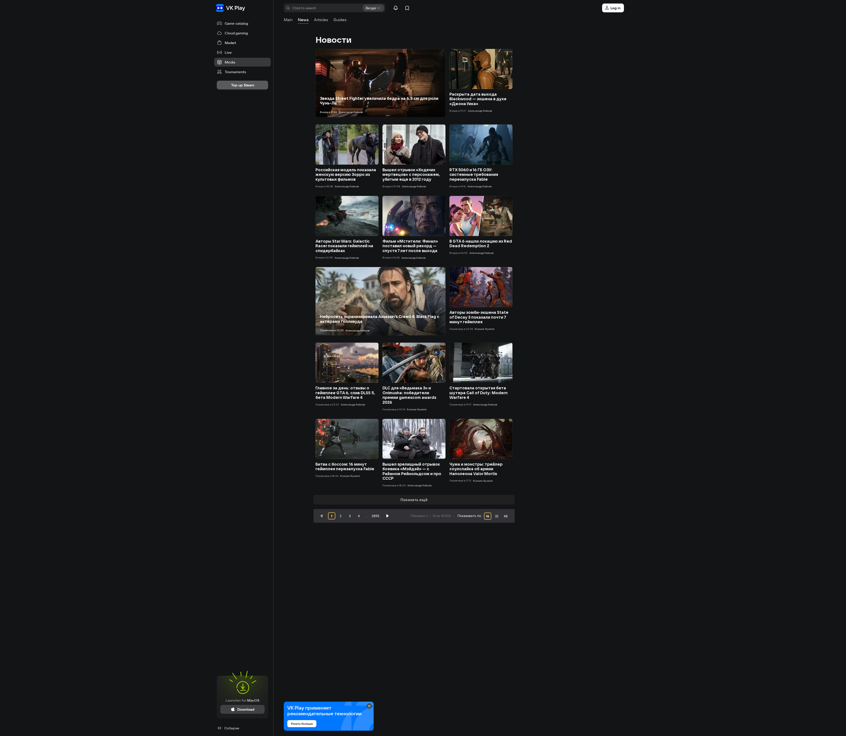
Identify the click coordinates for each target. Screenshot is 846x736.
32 (497, 516)
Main (288, 19)
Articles (321, 19)
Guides (340, 19)
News (303, 19)
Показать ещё (414, 499)
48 (506, 516)
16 (487, 516)
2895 (375, 516)
